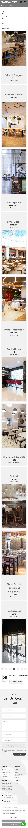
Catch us (17, 781)
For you (4, 781)
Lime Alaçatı (14, 221)
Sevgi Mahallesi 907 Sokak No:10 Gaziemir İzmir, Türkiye (14, 800)
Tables (16, 772)
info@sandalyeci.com (9, 795)
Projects (11, 5)
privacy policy (11, 750)
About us (4, 769)
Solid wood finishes (6, 783)
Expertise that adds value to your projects (7, 789)
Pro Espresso (14, 610)
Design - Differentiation (7, 786)
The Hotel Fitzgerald (14, 456)
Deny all (14, 821)
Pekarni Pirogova (14, 75)
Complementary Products (19, 775)
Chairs (16, 769)
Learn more (12, 813)
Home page (4, 5)
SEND (19, 754)
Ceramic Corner (14, 94)
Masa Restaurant (14, 329)
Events (16, 783)
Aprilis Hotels (14, 349)
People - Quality (5, 785)
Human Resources (6, 772)
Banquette (17, 777)
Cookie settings (13, 817)
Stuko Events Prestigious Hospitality (14, 588)
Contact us (5, 793)
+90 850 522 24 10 (8, 797)
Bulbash (14, 476)
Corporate (5, 767)
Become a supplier (6, 771)
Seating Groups (18, 771)
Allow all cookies (14, 824)
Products (17, 767)
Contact (3, 774)
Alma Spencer (14, 202)
